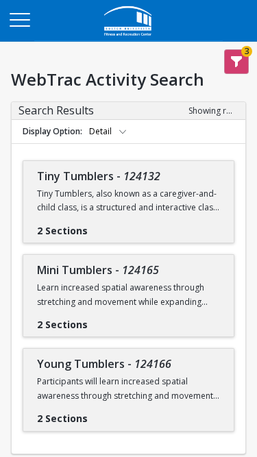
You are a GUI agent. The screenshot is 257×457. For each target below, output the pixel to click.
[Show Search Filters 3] (236, 61)
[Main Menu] (19, 19)
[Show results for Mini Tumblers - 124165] (98, 320)
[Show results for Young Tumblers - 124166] (98, 414)
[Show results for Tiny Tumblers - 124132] (98, 226)
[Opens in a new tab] (129, 37)
